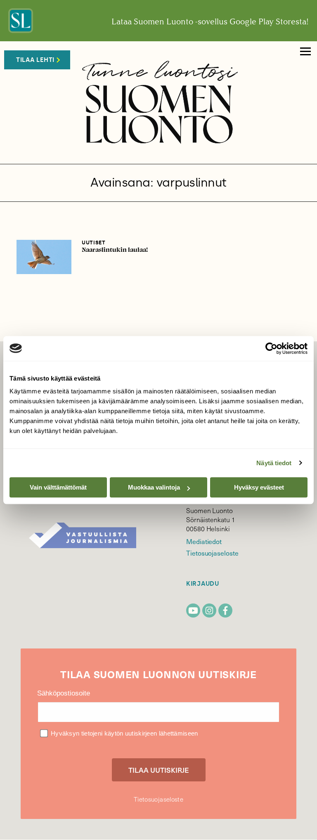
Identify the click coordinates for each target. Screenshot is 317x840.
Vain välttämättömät (58, 487)
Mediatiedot (204, 541)
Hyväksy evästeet (259, 487)
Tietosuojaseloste (212, 553)
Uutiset (94, 242)
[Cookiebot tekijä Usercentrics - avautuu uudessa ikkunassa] (271, 348)
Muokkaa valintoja (154, 487)
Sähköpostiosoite (63, 693)
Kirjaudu (202, 584)
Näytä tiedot (273, 462)
